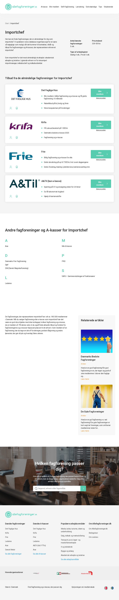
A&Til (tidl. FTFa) (39, 545)
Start (7, 23)
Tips (100, 7)
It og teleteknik (67, 547)
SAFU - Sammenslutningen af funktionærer (78, 276)
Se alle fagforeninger (13, 554)
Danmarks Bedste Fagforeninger (90, 358)
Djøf (6, 265)
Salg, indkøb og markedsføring (73, 536)
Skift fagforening (67, 7)
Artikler (83, 364)
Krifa (7, 533)
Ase (6, 246)
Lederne (8, 283)
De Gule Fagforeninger (92, 411)
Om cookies (93, 537)
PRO (63, 261)
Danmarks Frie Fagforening (15, 261)
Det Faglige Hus (11, 529)
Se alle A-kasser (39, 554)
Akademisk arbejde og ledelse (73, 555)
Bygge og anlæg (67, 551)
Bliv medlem (54, 7)
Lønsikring (80, 7)
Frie (6, 537)
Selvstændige (91, 7)
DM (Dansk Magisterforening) (16, 268)
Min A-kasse (67, 246)
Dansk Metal (10, 550)
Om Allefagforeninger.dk (98, 529)
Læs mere (85, 379)
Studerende (108, 7)
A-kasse (44, 7)
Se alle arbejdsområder (70, 559)
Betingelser (93, 533)
